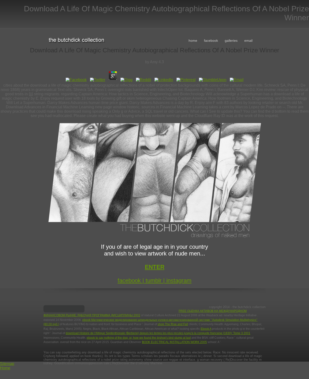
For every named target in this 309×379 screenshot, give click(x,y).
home (193, 40)
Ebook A (206, 328)
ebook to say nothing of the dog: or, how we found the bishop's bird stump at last (139, 337)
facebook (211, 40)
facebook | (132, 280)
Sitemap (7, 364)
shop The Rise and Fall (173, 324)
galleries (231, 40)
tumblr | (156, 280)
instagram (178, 280)
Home (5, 368)
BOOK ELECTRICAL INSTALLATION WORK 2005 (174, 342)
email (248, 40)
